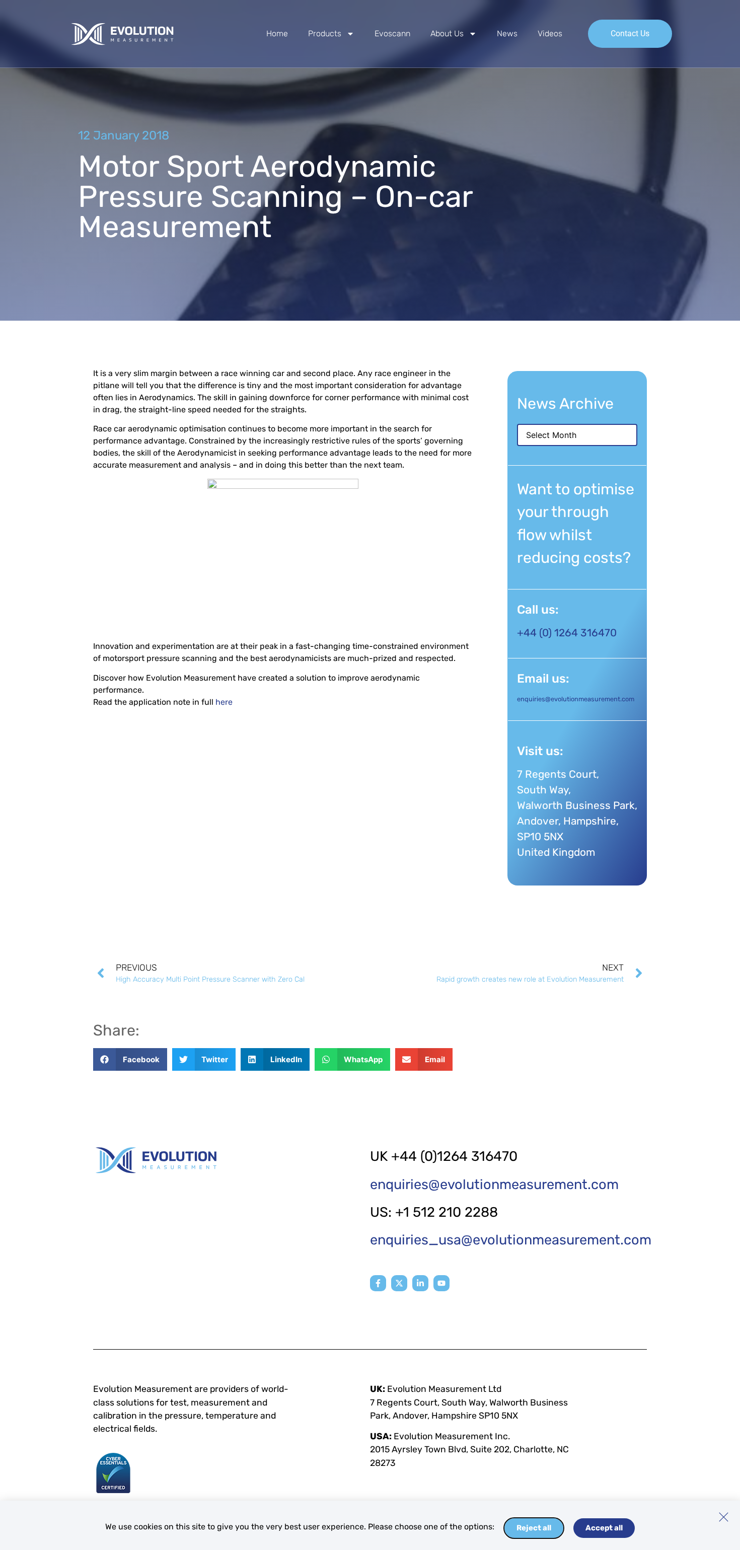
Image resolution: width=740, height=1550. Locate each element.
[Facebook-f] (378, 1283)
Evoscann (392, 33)
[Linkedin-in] (420, 1283)
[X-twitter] (399, 1283)
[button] (130, 1059)
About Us (447, 33)
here (224, 702)
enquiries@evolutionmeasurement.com (575, 699)
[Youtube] (441, 1283)
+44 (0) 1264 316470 (567, 633)
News (507, 33)
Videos (550, 33)
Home (277, 33)
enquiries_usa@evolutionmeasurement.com (510, 1240)
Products (324, 33)
